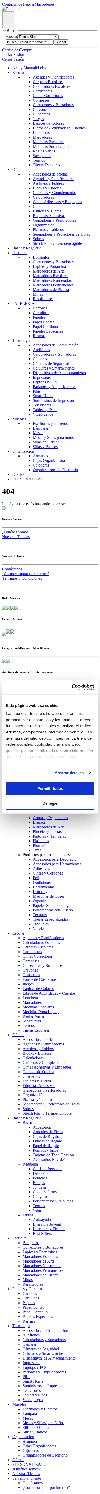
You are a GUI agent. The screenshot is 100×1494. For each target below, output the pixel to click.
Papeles (39, 317)
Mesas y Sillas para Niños (43, 1423)
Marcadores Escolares (50, 276)
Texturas (40, 915)
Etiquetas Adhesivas (49, 216)
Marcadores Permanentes (53, 285)
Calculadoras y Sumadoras (54, 354)
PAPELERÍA (23, 303)
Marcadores (42, 137)
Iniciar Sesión (13, 54)
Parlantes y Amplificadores (54, 386)
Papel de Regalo (46, 1145)
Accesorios (42, 1127)
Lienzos (39, 822)
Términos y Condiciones (22, 578)
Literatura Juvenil (47, 1224)
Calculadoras (43, 197)
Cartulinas (41, 313)
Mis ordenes (44, 4)
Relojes (39, 1182)
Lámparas (41, 428)
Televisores (42, 405)
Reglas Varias (44, 151)
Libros (28, 1215)
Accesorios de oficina (50, 174)
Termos (39, 160)
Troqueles (41, 924)
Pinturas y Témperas (49, 836)
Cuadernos (41, 114)
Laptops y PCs (45, 382)
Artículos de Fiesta (48, 1132)
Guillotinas (42, 882)
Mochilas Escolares (48, 142)
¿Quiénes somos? (16, 532)
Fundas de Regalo (47, 1141)
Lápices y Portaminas (50, 266)
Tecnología (21, 340)
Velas (37, 1210)
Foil (36, 878)
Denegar (50, 803)
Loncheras (41, 132)
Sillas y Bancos (45, 446)
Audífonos (41, 349)
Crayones (40, 109)
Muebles (19, 419)
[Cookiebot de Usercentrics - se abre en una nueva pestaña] (72, 687)
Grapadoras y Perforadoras (54, 220)
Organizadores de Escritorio (55, 470)
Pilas (37, 391)
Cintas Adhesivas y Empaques (57, 202)
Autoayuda (42, 1219)
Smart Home (43, 396)
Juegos (38, 119)
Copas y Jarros (45, 1192)
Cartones (40, 308)
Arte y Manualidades (29, 68)
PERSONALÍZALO (29, 479)
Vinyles (39, 928)
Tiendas (28, 4)
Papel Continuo (45, 326)
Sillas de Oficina (46, 442)
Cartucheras (42, 91)
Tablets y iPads (45, 410)
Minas (38, 294)
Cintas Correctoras (48, 95)
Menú (8, 25)
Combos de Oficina (38, 1072)
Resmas (39, 336)
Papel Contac (43, 322)
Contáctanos (12, 4)
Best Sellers (42, 1233)
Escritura (19, 252)
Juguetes (40, 1187)
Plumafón (40, 845)
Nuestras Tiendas (16, 537)
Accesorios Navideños (51, 1159)
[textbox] (30, 42)
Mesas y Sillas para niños (53, 437)
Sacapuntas (42, 155)
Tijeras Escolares (46, 165)
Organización (44, 225)
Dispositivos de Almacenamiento (59, 373)
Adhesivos (41, 868)
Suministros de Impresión (53, 400)
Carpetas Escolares (48, 82)
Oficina (18, 169)
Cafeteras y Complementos (54, 192)
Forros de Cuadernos (39, 979)
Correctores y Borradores (53, 105)
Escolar (18, 72)
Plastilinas (41, 841)
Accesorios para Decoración (55, 859)
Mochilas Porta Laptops (52, 146)
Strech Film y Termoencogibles (58, 243)
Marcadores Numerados (52, 280)
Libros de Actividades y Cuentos (59, 128)
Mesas (38, 433)
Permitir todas (50, 788)
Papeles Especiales (48, 331)
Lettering (40, 891)
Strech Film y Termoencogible (47, 1113)
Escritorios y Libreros (50, 423)
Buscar (11, 36)
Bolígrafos (41, 257)
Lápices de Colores (48, 123)
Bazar (27, 1122)
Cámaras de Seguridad (51, 363)
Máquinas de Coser (48, 896)
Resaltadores (43, 299)
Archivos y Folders (48, 183)
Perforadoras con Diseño (53, 910)
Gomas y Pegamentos (50, 818)
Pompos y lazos (45, 1150)
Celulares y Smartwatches (54, 368)
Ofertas (18, 474)
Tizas (37, 850)
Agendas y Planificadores (53, 77)
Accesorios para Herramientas (57, 864)
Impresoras (42, 377)
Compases (41, 100)
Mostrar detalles (69, 773)
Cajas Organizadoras (49, 460)
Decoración (42, 1173)
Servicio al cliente (26, 1478)
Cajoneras (41, 465)
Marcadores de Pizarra (51, 289)
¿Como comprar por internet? (25, 573)
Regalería (30, 1164)
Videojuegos (43, 414)
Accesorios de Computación (55, 345)
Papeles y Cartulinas (28, 1289)
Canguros (40, 1196)
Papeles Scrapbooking (51, 905)
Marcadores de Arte (49, 271)
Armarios (40, 456)
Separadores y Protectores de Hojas (61, 234)
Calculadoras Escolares (51, 86)
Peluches (40, 1178)
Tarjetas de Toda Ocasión (53, 1155)
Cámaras (40, 359)
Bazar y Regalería (26, 248)
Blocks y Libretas (47, 188)
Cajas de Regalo (46, 1136)
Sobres (38, 239)
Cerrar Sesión (13, 59)
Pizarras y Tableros (48, 229)
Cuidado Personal (47, 1169)
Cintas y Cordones (48, 873)
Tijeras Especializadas (50, 919)
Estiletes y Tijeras (47, 211)
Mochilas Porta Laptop (41, 1012)
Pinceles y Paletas (47, 831)
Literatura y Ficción (49, 1229)
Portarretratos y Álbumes (53, 1201)
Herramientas (43, 887)
